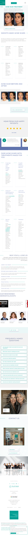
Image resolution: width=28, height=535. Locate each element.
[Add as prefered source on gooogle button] (14, 497)
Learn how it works (5, 410)
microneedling (11, 196)
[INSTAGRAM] (9, 483)
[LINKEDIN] (13, 483)
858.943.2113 (15, 525)
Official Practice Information (6, 523)
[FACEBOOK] (11, 483)
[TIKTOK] (18, 483)
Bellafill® (8, 227)
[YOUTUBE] (14, 483)
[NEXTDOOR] (16, 483)
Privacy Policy (21, 531)
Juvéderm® (8, 228)
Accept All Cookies (13, 533)
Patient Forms (14, 493)
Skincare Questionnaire (14, 491)
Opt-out (18, 533)
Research (14, 492)
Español (19, 507)
